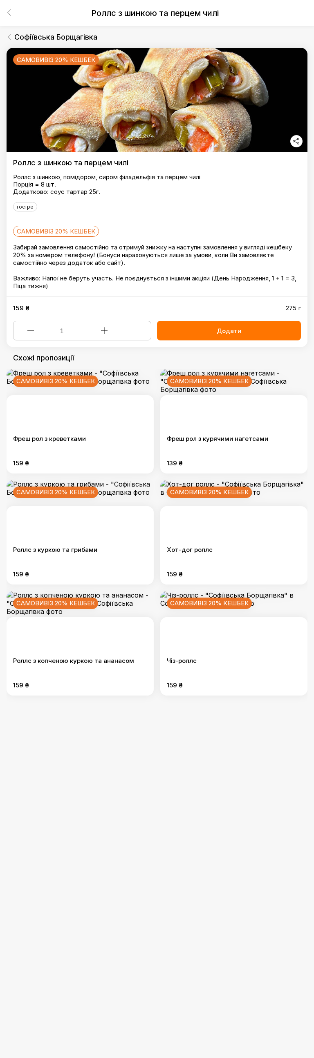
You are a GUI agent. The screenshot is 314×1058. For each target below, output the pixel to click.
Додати (229, 331)
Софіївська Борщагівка (55, 37)
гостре (25, 207)
